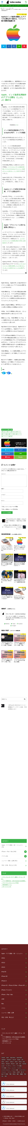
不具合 (14, 1072)
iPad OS (3, 971)
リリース (9, 1072)
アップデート (8, 1065)
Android (3, 1057)
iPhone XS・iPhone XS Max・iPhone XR (13, 985)
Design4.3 (9, 1059)
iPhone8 (8, 1063)
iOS (9, 431)
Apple (4, 431)
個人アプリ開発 (5, 1074)
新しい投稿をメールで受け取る (10, 509)
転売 (6, 1076)
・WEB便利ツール (6, 884)
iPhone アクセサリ (6, 990)
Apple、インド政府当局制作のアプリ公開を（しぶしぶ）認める (13, 97)
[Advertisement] (14, 64)
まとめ (3, 1065)
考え (2, 1076)
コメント (3, 473)
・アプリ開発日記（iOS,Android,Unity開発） (13, 881)
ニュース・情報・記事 (7, 429)
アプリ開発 (12, 434)
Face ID (14, 1059)
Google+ (14, 625)
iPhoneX (13, 1063)
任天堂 (18, 1072)
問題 (11, 436)
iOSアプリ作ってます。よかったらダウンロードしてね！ (14, 5)
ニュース (19, 434)
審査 (18, 1074)
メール (3, 494)
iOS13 (3, 967)
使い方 (22, 1072)
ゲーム (9, 1068)
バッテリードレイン (6, 1070)
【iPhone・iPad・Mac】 (9, 1118)
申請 (25, 1074)
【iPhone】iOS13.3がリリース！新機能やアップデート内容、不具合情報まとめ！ (17, 707)
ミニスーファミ (22, 1070)
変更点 (14, 1074)
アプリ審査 (5, 434)
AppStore (4, 1059)
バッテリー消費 (14, 1070)
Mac (2, 1003)
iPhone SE (4, 976)
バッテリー (19, 1068)
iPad (24, 1061)
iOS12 (3, 962)
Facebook (20, 623)
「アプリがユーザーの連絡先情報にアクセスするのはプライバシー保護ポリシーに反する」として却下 (13, 169)
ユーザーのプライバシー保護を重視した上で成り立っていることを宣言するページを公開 (14, 266)
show (16, 125)
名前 (2, 488)
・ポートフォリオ (6, 886)
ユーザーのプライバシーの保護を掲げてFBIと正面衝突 (14, 241)
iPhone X (4, 981)
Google (18, 1059)
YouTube (24, 1063)
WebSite (7, 623)
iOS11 (3, 958)
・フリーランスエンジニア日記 (10, 883)
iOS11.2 (12, 1061)
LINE (2, 999)
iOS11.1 (7, 1061)
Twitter (13, 623)
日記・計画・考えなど (9, 865)
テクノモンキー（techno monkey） (16, 614)
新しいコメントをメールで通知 (10, 506)
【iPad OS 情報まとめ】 (20, 1116)
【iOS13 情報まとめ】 (8, 1116)
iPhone (13, 431)
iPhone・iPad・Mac (9, 851)
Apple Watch (19, 1057)
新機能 (21, 1074)
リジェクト (5, 436)
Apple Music (12, 1057)
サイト (3, 500)
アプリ (19, 431)
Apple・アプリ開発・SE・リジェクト (12, 846)
